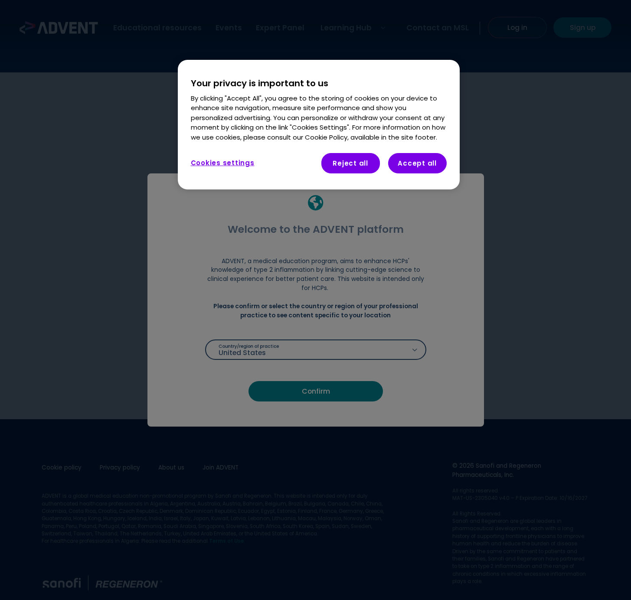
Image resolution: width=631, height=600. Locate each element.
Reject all (350, 163)
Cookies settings (223, 163)
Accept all (417, 163)
